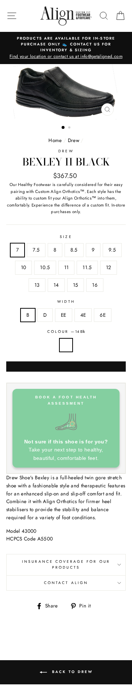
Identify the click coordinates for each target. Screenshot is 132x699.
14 (56, 285)
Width (65, 301)
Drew (73, 140)
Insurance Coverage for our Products (66, 564)
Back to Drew (71, 672)
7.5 (36, 249)
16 (95, 285)
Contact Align (66, 582)
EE (63, 315)
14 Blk (66, 345)
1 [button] (63, 128)
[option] (66, 48)
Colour (66, 331)
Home (55, 140)
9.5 (112, 249)
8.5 (74, 249)
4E (83, 315)
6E (103, 315)
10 (23, 267)
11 (66, 267)
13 (37, 285)
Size (66, 236)
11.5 (87, 267)
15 (75, 285)
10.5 (45, 267)
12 (108, 267)
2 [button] (70, 128)
